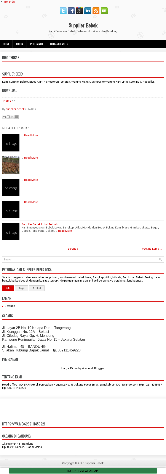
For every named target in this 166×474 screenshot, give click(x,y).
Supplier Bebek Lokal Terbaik (40, 224)
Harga (19, 44)
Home (6, 44)
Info (8, 288)
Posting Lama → (152, 248)
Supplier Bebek (83, 25)
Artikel (37, 288)
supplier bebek (15, 109)
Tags (21, 288)
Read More (31, 135)
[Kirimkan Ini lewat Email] (4, 117)
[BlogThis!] (8, 117)
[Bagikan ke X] (12, 117)
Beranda (9, 1)
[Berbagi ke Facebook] (16, 117)
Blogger (99, 368)
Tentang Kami (59, 44)
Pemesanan (36, 44)
